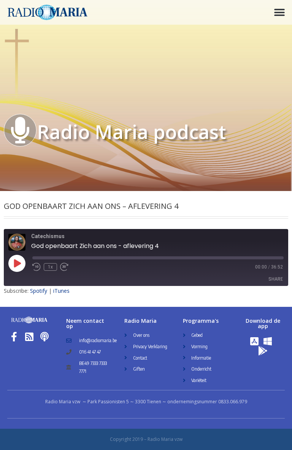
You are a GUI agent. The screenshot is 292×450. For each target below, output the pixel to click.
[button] (279, 12)
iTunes (61, 290)
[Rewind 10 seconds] (36, 267)
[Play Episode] (16, 263)
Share (275, 279)
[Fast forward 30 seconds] (64, 267)
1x (50, 267)
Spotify (38, 290)
